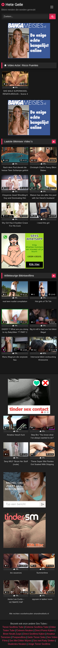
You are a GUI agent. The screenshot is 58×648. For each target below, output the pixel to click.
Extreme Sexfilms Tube (36, 627)
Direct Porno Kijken (44, 630)
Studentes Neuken (17, 644)
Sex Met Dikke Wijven (20, 640)
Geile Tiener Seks (36, 637)
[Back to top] (49, 639)
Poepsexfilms (19, 637)
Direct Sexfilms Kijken (34, 634)
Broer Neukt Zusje (12, 634)
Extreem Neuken (24, 630)
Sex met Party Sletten (44, 640)
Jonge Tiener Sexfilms (39, 644)
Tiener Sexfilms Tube (13, 627)
